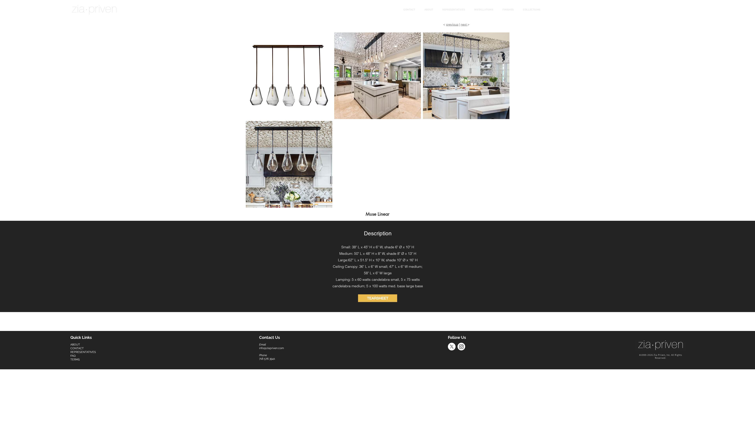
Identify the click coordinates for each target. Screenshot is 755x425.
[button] (531, 9)
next (464, 24)
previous (452, 24)
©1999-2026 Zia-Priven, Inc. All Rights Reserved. (660, 356)
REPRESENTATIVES (83, 352)
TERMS (75, 359)
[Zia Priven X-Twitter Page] (452, 346)
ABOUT (75, 344)
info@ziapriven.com (271, 348)
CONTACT (77, 348)
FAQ (73, 355)
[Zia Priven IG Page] (461, 346)
